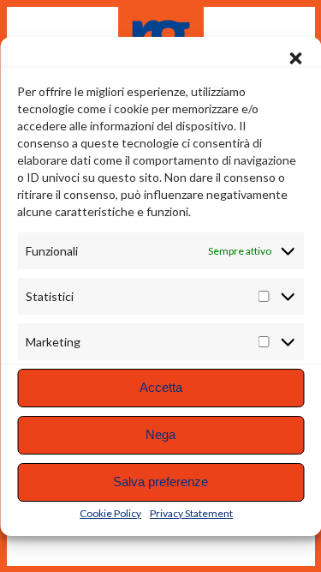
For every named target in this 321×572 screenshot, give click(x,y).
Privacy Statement (191, 513)
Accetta (161, 387)
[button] (295, 58)
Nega (160, 434)
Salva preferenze (160, 481)
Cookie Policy (110, 513)
